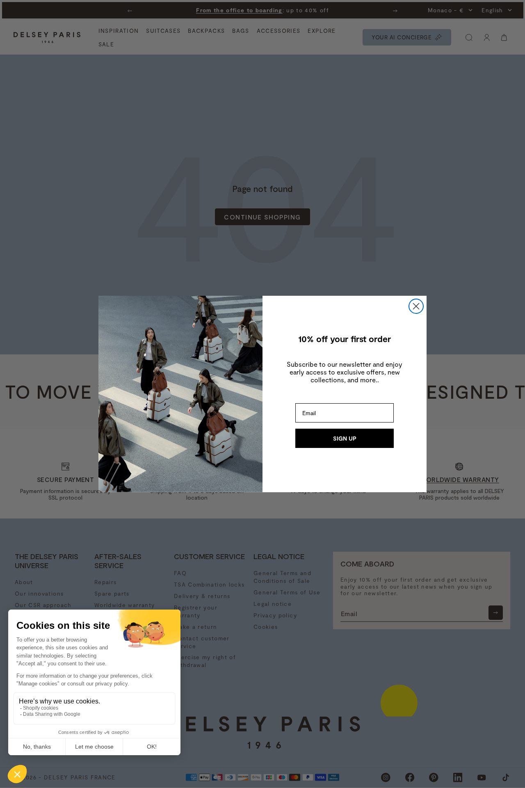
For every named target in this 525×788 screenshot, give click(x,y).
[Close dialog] (416, 306)
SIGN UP (344, 438)
